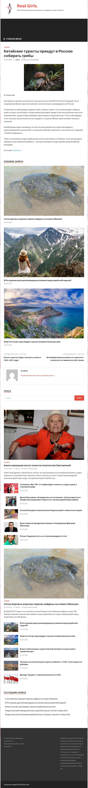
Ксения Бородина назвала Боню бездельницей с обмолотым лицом (51, 510)
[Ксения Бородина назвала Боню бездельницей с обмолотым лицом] (11, 518)
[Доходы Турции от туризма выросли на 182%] (11, 683)
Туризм (6, 47)
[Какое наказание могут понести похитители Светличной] (44, 460)
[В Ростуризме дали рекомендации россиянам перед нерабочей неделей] (44, 278)
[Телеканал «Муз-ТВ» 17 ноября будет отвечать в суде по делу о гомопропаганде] (11, 492)
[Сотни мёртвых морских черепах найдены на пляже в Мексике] (44, 216)
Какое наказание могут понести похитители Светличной (37, 465)
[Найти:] (44, 398)
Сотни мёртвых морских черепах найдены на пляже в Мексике (33, 219)
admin (18, 60)
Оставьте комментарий (30, 60)
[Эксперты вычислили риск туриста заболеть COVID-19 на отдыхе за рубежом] (11, 670)
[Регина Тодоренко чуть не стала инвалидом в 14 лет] (11, 544)
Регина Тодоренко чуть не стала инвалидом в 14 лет (43, 536)
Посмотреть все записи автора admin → (38, 375)
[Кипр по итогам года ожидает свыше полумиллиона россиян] (44, 339)
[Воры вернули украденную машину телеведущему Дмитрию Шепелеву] (11, 531)
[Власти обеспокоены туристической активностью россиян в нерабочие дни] (11, 657)
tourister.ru (17, 150)
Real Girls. (27, 6)
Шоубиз (7, 462)
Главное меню (14, 39)
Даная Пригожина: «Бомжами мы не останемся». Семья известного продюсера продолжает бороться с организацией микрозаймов (50, 498)
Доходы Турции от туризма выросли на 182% (40, 675)
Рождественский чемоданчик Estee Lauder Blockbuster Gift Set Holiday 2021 (36, 710)
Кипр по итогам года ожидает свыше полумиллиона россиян (32, 341)
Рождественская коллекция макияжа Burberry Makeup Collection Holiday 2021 (37, 714)
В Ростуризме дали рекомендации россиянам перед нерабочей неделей (37, 280)
